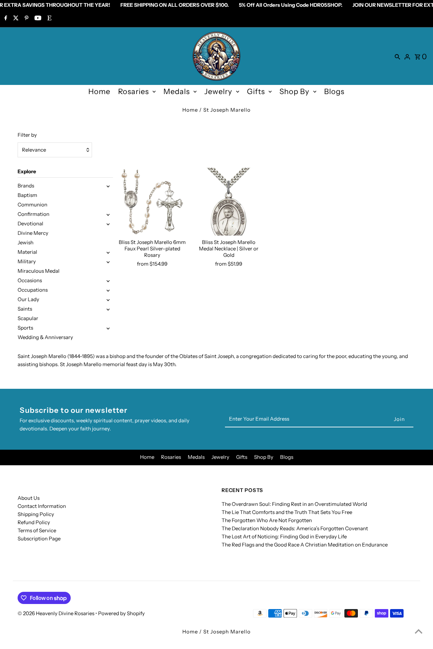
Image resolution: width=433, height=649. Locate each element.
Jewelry (218, 91)
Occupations (33, 290)
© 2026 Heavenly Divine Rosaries (56, 613)
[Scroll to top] (418, 631)
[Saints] (108, 309)
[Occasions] (108, 280)
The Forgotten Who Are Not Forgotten (267, 520)
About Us (29, 498)
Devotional (30, 223)
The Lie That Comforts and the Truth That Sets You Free (287, 512)
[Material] (108, 252)
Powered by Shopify (121, 613)
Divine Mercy (33, 233)
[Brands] (108, 186)
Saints (25, 309)
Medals (176, 91)
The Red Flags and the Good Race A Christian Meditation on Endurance (305, 544)
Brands (26, 185)
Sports (25, 327)
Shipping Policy (36, 514)
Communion (32, 204)
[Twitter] (15, 18)
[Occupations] (108, 290)
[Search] (397, 56)
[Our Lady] (108, 299)
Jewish (25, 242)
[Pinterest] (25, 18)
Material (27, 252)
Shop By (294, 91)
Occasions (30, 280)
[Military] (108, 261)
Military (27, 261)
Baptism (27, 195)
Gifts (256, 91)
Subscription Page (39, 538)
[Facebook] (5, 18)
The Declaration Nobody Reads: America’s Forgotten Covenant (295, 528)
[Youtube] (37, 18)
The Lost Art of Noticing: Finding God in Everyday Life (284, 536)
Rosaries (133, 91)
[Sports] (108, 328)
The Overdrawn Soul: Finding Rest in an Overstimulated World (294, 504)
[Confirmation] (108, 214)
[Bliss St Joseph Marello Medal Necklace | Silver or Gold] (229, 201)
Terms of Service (37, 530)
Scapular (28, 318)
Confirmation (33, 214)
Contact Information (42, 506)
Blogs (334, 91)
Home (99, 91)
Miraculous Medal (39, 271)
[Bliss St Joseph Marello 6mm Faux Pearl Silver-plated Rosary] (152, 201)
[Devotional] (108, 223)
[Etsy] (48, 18)
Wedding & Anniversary (45, 337)
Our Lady (28, 299)
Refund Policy (34, 522)
